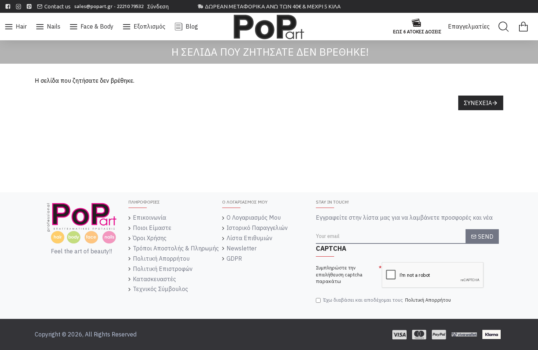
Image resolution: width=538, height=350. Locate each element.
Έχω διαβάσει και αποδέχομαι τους (387, 300)
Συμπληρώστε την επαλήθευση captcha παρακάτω (339, 274)
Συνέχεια (478, 103)
